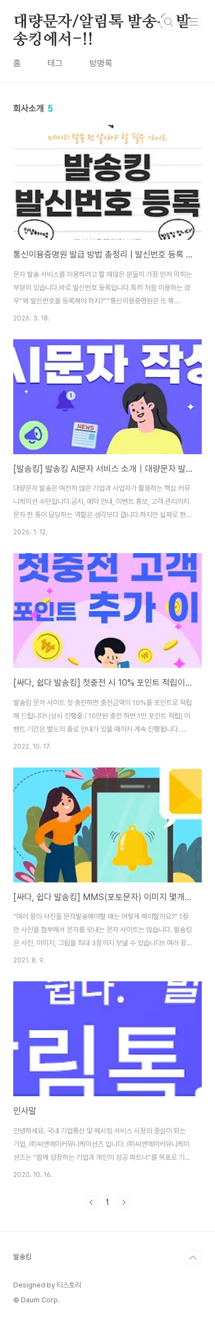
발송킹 (22, 1257)
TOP (193, 1258)
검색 (168, 22)
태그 (55, 63)
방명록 (100, 63)
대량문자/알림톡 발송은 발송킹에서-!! (102, 22)
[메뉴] (193, 21)
